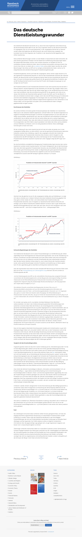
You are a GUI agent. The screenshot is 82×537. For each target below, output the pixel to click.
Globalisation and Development (16, 505)
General (10, 500)
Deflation (55, 493)
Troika (55, 478)
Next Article (63, 459)
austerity (55, 485)
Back (41, 457)
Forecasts (11, 498)
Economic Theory (13, 488)
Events (10, 493)
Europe (10, 490)
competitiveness (57, 495)
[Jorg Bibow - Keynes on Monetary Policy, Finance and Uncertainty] (41, 488)
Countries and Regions (14, 480)
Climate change (12, 478)
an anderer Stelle (39, 66)
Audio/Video (11, 473)
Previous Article (20, 459)
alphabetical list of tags (61, 499)
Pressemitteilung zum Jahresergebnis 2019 (34, 270)
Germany (55, 480)
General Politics (12, 503)
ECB (54, 488)
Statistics (63, 21)
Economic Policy (56, 21)
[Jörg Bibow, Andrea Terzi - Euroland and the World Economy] (41, 478)
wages (55, 490)
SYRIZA (55, 483)
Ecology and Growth (13, 483)
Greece (55, 473)
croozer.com (51, 531)
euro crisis (56, 475)
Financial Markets (12, 495)
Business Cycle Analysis (45, 21)
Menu (68, 7)
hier (53, 352)
